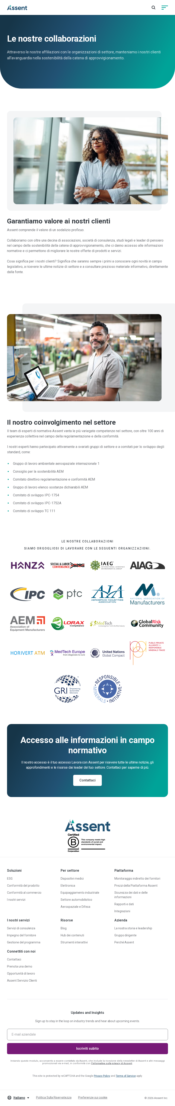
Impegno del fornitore (21, 935)
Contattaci (87, 780)
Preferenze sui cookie (92, 1097)
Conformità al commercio (24, 892)
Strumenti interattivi (74, 942)
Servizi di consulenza (21, 928)
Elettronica (68, 885)
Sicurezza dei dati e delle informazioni (131, 895)
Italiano (19, 1098)
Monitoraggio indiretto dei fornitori (137, 878)
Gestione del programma (23, 942)
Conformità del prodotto (23, 885)
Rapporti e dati (124, 904)
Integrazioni (122, 911)
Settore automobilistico (76, 899)
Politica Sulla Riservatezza (53, 1097)
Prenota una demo (19, 966)
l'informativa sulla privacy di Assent (111, 1063)
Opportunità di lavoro (21, 973)
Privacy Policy (102, 1075)
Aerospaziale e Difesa (75, 906)
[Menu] (165, 7)
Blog (64, 928)
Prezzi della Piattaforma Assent (136, 885)
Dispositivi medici (72, 878)
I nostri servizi (16, 899)
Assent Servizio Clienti (22, 980)
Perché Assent (124, 942)
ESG (10, 878)
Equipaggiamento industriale (80, 892)
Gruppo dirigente (125, 935)
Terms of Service (126, 1075)
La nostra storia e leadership (133, 928)
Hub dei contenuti (72, 935)
